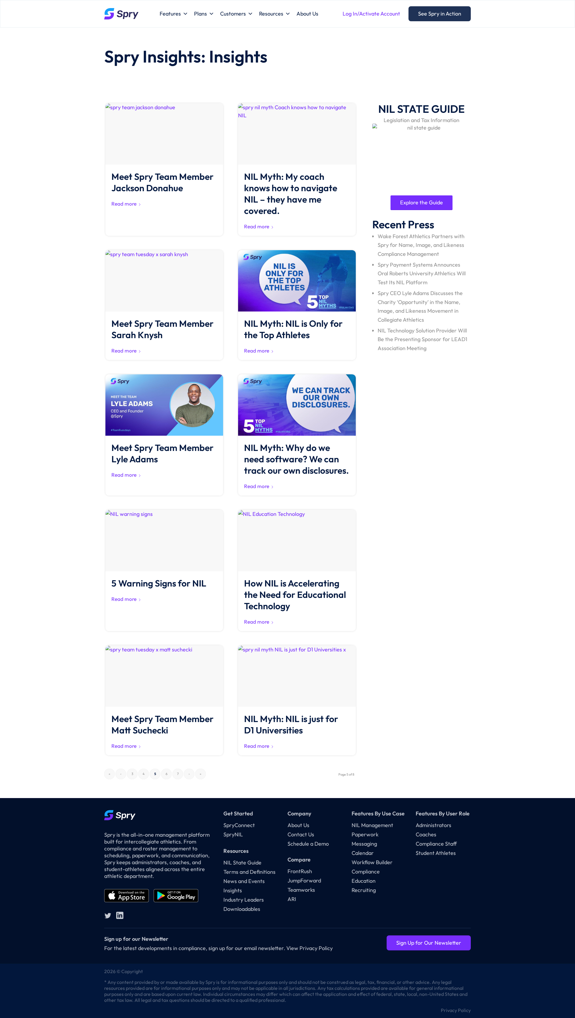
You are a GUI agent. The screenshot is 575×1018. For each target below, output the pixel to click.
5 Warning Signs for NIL (158, 583)
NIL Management (372, 825)
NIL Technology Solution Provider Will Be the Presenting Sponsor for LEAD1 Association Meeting (422, 339)
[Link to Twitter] (107, 915)
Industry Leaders (243, 899)
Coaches (426, 834)
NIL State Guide (242, 862)
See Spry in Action (439, 13)
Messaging (364, 843)
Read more (124, 203)
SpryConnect (239, 825)
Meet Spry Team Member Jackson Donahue (162, 182)
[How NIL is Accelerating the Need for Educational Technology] (297, 541)
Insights (232, 890)
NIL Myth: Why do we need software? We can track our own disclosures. (296, 459)
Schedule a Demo (308, 843)
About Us (307, 13)
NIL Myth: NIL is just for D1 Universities (291, 724)
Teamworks (301, 889)
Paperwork (365, 834)
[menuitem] (454, 1010)
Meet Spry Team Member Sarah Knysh (162, 329)
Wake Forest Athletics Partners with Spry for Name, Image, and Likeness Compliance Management (421, 245)
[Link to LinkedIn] (119, 915)
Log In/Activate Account (371, 13)
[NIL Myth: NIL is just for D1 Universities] (297, 676)
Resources (271, 13)
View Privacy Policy (309, 948)
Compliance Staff (436, 843)
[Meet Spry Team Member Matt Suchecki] (164, 676)
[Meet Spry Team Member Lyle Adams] (164, 405)
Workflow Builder (372, 862)
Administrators (433, 825)
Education (364, 880)
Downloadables (241, 908)
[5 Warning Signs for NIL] (164, 541)
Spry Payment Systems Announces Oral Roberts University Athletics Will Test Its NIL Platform (422, 273)
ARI (292, 899)
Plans (200, 13)
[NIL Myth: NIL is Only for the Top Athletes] (297, 281)
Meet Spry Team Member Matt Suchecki (162, 724)
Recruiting (364, 890)
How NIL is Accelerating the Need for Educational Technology (295, 595)
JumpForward (304, 880)
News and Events (244, 881)
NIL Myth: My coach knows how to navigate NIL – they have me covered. (290, 193)
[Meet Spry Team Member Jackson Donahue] (164, 134)
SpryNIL (233, 834)
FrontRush (300, 871)
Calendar (363, 853)
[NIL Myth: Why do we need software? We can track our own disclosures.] (297, 405)
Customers (233, 13)
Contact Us (301, 834)
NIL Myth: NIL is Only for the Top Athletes (293, 329)
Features (170, 13)
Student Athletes (436, 853)
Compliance (366, 871)
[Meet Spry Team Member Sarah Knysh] (164, 281)
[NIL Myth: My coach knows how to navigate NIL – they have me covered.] (297, 134)
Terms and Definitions (249, 871)
